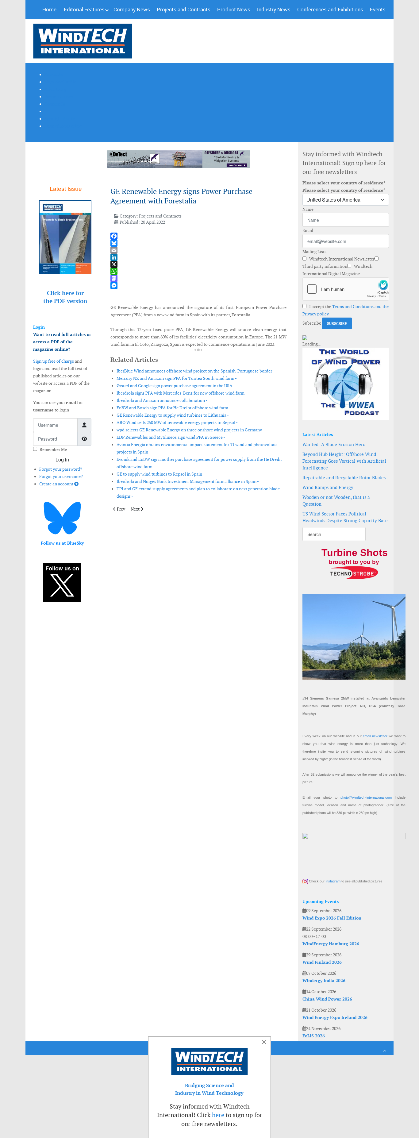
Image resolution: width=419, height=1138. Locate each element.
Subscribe (311, 323)
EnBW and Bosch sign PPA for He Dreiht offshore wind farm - (174, 408)
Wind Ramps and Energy (327, 487)
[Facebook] (198, 236)
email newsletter (375, 736)
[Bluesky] (198, 243)
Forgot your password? (60, 469)
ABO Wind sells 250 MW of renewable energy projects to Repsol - (177, 422)
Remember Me (53, 449)
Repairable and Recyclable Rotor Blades (344, 477)
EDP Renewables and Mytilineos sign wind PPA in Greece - (171, 437)
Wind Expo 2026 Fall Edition (331, 918)
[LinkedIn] (198, 257)
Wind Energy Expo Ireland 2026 (334, 1017)
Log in (62, 459)
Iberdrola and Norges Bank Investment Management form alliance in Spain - (188, 481)
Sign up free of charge (53, 361)
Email (307, 230)
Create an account (56, 484)
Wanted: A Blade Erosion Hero (333, 444)
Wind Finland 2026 (322, 962)
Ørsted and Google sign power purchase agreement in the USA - (176, 385)
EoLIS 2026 (313, 1036)
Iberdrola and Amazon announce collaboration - (162, 400)
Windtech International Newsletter (341, 259)
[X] (198, 264)
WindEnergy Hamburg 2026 (330, 944)
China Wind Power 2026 (327, 999)
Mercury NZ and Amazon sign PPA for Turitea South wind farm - (177, 378)
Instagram (332, 881)
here (218, 1115)
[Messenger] (198, 285)
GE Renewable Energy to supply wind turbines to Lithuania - (173, 415)
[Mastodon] (198, 278)
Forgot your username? (61, 476)
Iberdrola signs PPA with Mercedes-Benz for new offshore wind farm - (182, 393)
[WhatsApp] (198, 271)
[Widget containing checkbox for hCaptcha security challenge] (345, 289)
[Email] (198, 250)
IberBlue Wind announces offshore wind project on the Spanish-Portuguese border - (196, 371)
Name (307, 209)
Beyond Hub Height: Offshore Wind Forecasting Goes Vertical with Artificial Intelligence (344, 461)
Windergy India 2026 (323, 980)
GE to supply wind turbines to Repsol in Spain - (161, 474)
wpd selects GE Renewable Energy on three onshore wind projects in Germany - (190, 430)
